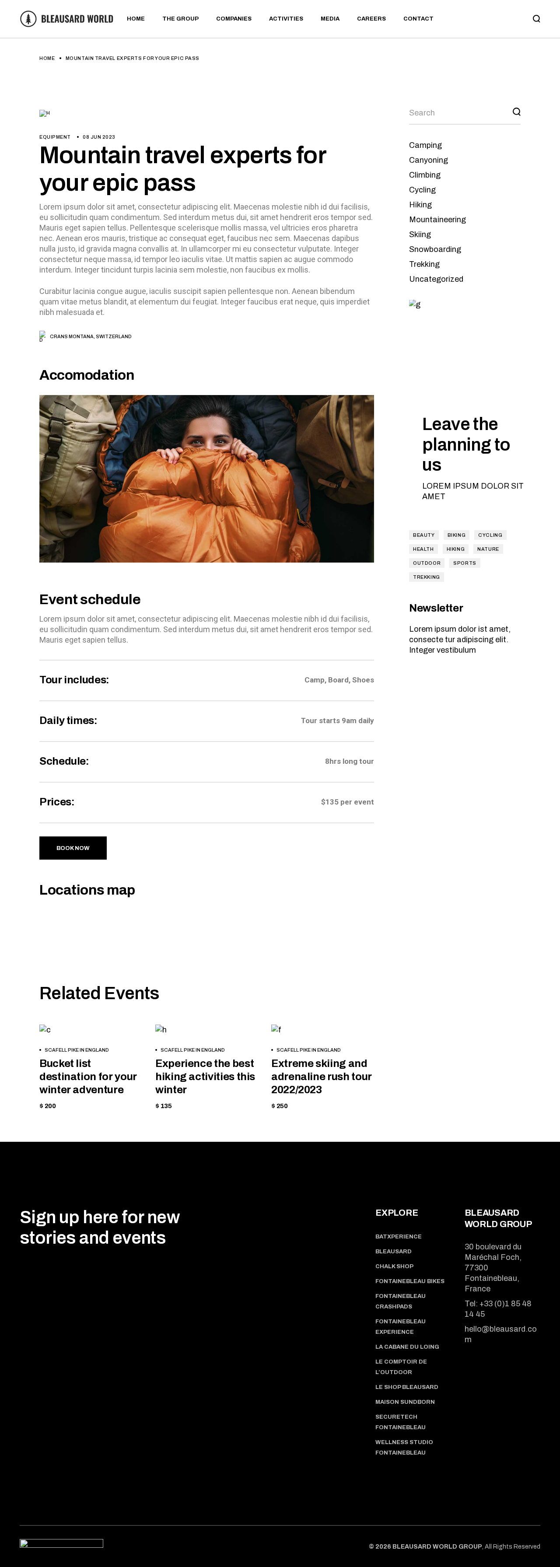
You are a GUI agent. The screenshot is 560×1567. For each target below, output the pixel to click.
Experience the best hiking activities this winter (205, 1076)
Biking (457, 535)
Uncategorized (436, 279)
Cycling (422, 189)
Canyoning (428, 160)
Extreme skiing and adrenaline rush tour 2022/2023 (321, 1076)
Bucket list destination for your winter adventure (88, 1076)
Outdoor (427, 563)
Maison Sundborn (405, 1402)
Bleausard (393, 1252)
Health (423, 549)
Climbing (425, 175)
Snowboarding (435, 249)
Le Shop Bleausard (406, 1387)
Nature (488, 549)
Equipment (55, 137)
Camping (425, 145)
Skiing (420, 234)
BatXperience (398, 1237)
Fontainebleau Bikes (409, 1281)
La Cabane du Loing (407, 1347)
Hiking (420, 204)
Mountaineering (437, 219)
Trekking (424, 264)
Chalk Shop (394, 1266)
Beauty (424, 535)
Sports (464, 563)
